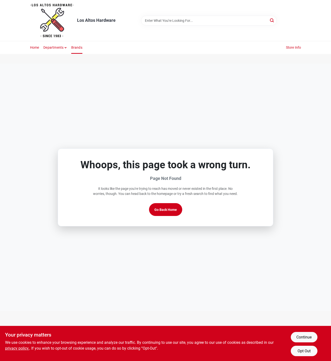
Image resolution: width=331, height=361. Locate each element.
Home (34, 47)
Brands (76, 47)
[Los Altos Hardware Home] (52, 20)
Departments (53, 47)
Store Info (293, 47)
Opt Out (304, 351)
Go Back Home (165, 210)
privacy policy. (17, 348)
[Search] (272, 20)
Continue (304, 337)
